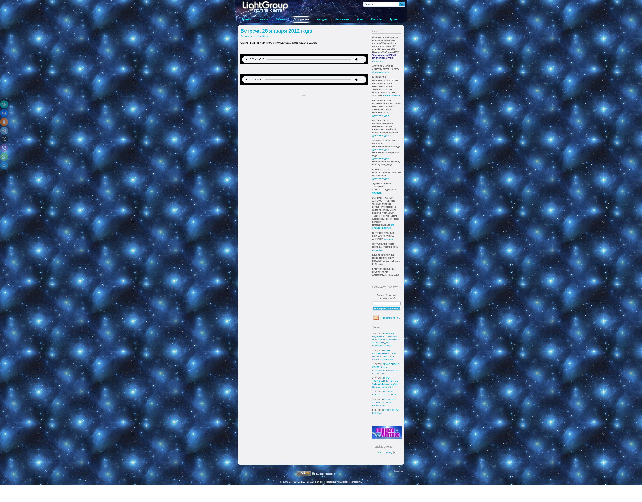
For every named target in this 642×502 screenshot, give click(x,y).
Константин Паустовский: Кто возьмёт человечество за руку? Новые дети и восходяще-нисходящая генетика (386, 340)
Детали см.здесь (380, 72)
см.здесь (376, 193)
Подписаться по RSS (390, 318)
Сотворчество (247, 36)
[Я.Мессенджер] (4, 104)
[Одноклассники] (4, 122)
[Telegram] (4, 131)
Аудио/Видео (262, 36)
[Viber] (4, 148)
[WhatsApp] (4, 157)
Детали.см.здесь (380, 149)
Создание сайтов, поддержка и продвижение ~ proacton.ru (334, 482)
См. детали (377, 61)
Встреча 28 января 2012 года (276, 31)
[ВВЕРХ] (399, 471)
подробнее (377, 250)
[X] (4, 139)
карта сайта (243, 479)
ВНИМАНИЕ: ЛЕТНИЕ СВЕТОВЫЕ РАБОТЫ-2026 (383, 402)
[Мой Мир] (4, 165)
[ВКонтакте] (4, 113)
